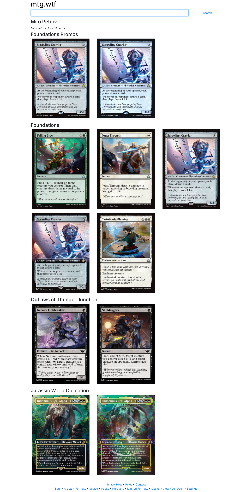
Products (118, 488)
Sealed (94, 488)
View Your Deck (173, 488)
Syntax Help (114, 484)
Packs (105, 488)
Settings (192, 488)
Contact (140, 484)
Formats (81, 488)
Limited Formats (138, 488)
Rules (129, 484)
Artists (68, 488)
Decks (155, 488)
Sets (58, 488)
